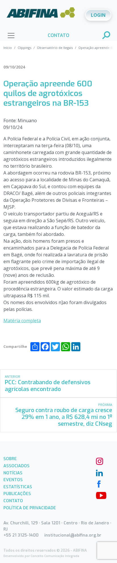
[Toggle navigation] (11, 35)
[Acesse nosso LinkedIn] (99, 472)
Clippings (24, 47)
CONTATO (58, 35)
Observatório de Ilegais (55, 47)
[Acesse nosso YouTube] (99, 494)
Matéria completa (22, 320)
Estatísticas (17, 487)
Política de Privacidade (29, 508)
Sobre (10, 459)
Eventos (13, 480)
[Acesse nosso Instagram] (99, 460)
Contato (13, 501)
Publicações (17, 493)
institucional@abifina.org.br (72, 535)
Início (7, 47)
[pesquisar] (106, 35)
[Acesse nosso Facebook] (99, 483)
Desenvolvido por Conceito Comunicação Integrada (41, 556)
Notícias (12, 473)
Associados (16, 466)
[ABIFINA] (40, 14)
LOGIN (98, 15)
